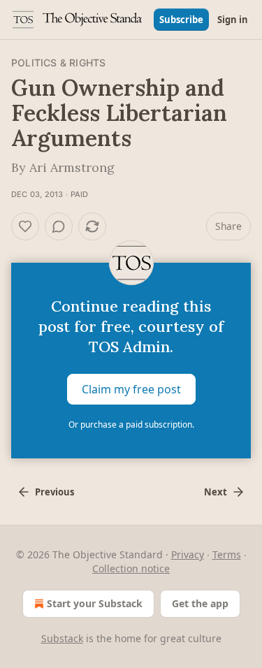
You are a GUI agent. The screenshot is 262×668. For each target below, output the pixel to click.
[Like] (25, 226)
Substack (62, 638)
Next (215, 492)
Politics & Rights (58, 62)
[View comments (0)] (59, 226)
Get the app (200, 603)
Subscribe (181, 19)
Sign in (232, 19)
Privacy (187, 554)
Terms (226, 554)
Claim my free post (131, 389)
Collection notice (131, 568)
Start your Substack (95, 603)
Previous (54, 492)
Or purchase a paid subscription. (131, 424)
